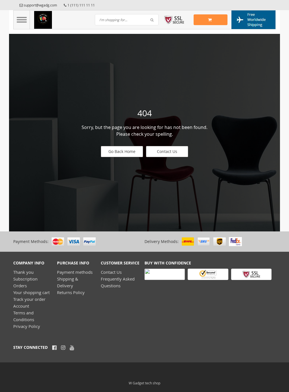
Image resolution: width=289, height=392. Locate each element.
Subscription (25, 279)
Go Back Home (121, 151)
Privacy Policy (26, 326)
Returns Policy (71, 292)
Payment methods (75, 272)
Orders (20, 285)
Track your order (29, 299)
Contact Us (167, 151)
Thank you (23, 272)
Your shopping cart (31, 292)
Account (21, 306)
